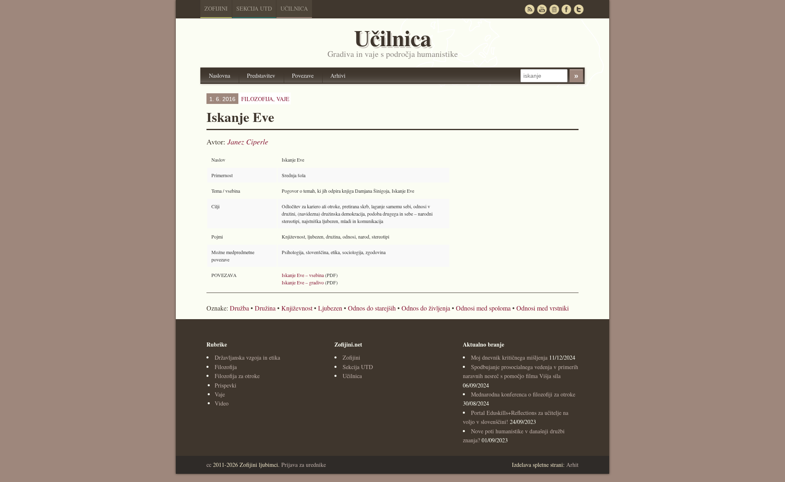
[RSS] (529, 9)
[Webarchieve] (554, 9)
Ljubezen (330, 308)
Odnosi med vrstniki (542, 308)
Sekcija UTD (254, 8)
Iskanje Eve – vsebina (303, 275)
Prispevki (225, 385)
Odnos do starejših (372, 308)
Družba (239, 308)
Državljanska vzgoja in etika (247, 357)
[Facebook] (566, 9)
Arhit (572, 464)
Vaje (282, 99)
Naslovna (219, 75)
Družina (265, 308)
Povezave (303, 75)
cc (208, 464)
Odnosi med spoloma (483, 308)
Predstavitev (261, 75)
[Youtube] (542, 9)
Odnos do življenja (425, 308)
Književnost (296, 308)
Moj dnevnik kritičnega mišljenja (509, 357)
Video (222, 403)
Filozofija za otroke (237, 376)
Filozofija (226, 367)
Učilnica (294, 8)
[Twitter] (578, 9)
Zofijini (216, 8)
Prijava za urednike (303, 464)
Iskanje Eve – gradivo (303, 282)
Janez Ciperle (247, 141)
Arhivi (337, 75)
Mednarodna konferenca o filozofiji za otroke (523, 394)
